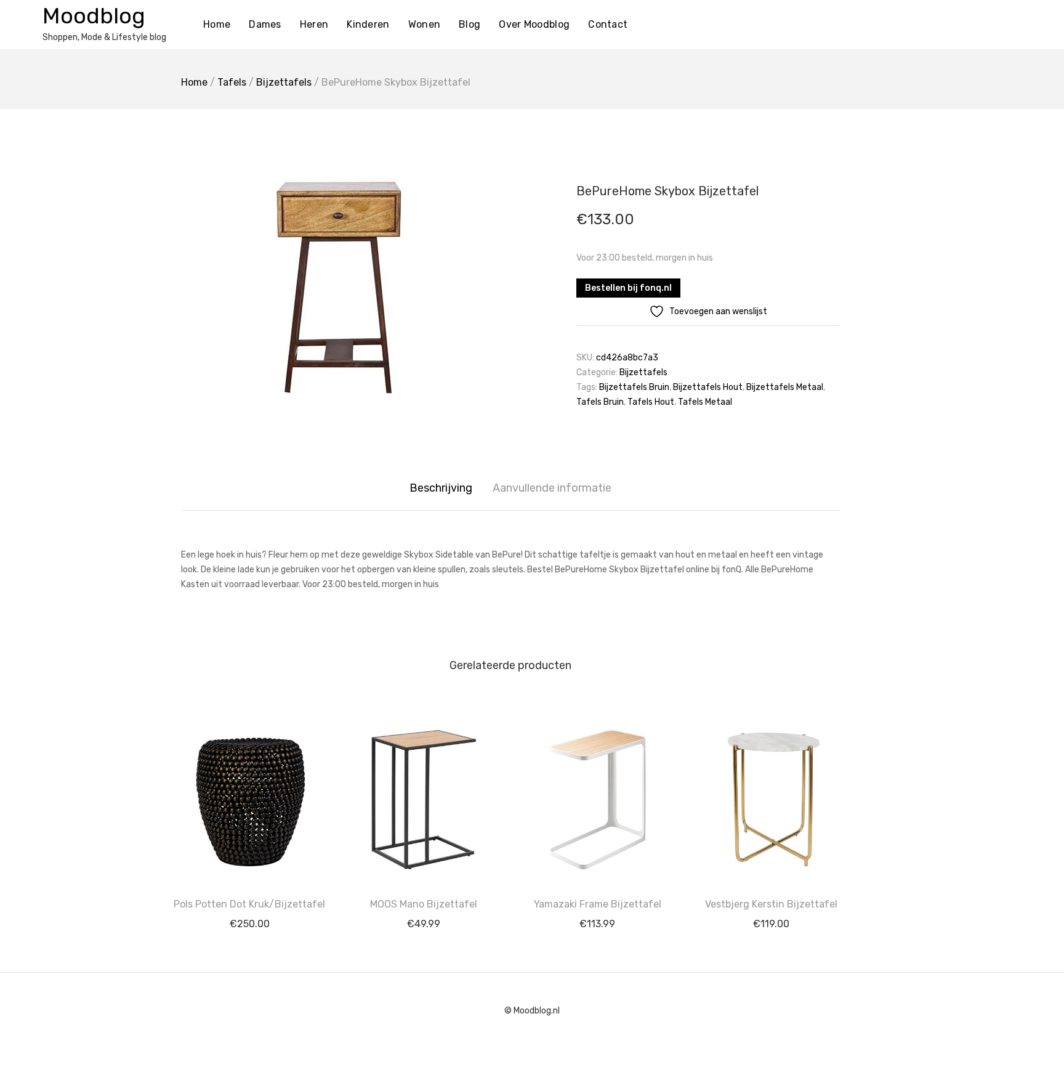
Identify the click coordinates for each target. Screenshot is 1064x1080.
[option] (341, 287)
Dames (265, 24)
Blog (469, 24)
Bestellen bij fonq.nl (628, 288)
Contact (607, 24)
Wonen (424, 24)
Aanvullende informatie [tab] (552, 488)
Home (216, 24)
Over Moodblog (534, 24)
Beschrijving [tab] (440, 488)
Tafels (231, 82)
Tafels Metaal (705, 402)
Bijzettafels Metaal (784, 387)
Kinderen (368, 24)
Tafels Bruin (600, 402)
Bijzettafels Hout (708, 387)
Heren (314, 24)
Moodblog (93, 15)
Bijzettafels (284, 82)
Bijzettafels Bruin (634, 387)
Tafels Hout (650, 402)
